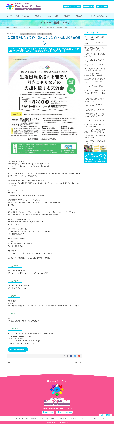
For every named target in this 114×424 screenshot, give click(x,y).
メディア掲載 (103, 6)
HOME (8, 27)
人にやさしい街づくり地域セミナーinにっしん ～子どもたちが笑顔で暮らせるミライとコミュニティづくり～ (94, 131)
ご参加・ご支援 (52, 16)
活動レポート (80, 16)
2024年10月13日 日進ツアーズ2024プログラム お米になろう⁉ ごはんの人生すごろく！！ (94, 142)
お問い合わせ (90, 6)
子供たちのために (97, 16)
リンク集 (101, 418)
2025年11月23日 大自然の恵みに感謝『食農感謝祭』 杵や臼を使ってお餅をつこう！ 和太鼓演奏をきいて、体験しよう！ (94, 80)
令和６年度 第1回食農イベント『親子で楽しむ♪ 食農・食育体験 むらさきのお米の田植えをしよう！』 (94, 115)
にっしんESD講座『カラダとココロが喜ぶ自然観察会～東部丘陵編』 (94, 74)
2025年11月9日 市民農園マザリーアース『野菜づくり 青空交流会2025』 (94, 69)
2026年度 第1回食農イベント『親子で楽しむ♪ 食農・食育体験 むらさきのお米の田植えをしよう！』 (94, 48)
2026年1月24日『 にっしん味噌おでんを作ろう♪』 (94, 64)
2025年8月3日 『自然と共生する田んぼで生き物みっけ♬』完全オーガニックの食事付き (94, 100)
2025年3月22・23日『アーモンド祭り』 (94, 120)
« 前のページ (10, 363)
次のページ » (78, 363)
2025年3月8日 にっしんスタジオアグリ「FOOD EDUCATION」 (94, 125)
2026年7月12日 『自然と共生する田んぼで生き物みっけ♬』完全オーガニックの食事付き (94, 37)
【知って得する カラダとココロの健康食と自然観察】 (94, 136)
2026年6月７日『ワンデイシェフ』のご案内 (94, 43)
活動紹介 (38, 16)
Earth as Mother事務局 (17, 349)
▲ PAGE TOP (105, 415)
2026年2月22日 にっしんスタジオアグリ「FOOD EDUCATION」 (94, 60)
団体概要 (67, 16)
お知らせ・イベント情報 (73, 6)
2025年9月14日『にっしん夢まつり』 (93, 86)
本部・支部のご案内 (66, 412)
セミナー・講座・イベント (36, 27)
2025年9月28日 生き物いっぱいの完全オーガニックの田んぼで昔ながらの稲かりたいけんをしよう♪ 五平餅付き (94, 93)
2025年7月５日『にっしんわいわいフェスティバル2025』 (94, 105)
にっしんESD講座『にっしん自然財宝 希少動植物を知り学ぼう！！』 (94, 109)
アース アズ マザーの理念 (19, 16)
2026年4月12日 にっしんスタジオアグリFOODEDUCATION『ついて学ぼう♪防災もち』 (94, 55)
